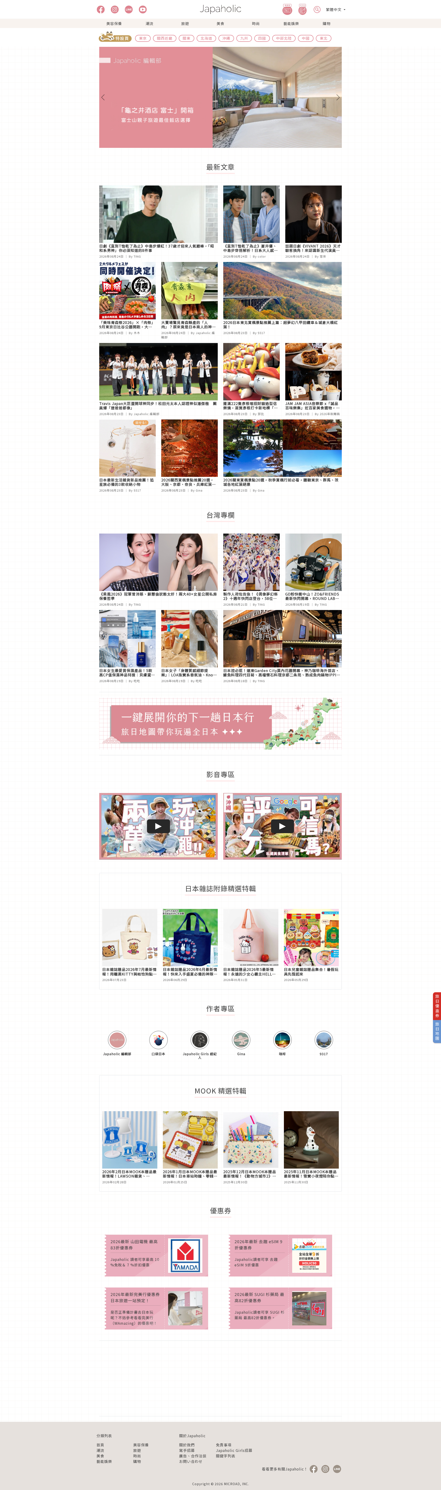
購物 (327, 23)
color (262, 256)
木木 (137, 333)
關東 (186, 38)
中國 (306, 38)
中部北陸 (284, 38)
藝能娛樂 (291, 23)
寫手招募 (187, 1450)
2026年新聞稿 (330, 414)
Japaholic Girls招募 (234, 1450)
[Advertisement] (220, 1378)
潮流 (149, 23)
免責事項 (224, 1445)
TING (137, 256)
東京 (143, 38)
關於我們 (187, 1445)
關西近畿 (164, 38)
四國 (262, 38)
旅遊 (185, 23)
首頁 (100, 1445)
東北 (324, 38)
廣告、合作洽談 (192, 1456)
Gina (199, 490)
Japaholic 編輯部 (146, 414)
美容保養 (114, 23)
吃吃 (137, 681)
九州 (244, 38)
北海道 (206, 38)
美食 (220, 23)
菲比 (261, 414)
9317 (261, 333)
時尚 (256, 23)
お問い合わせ (191, 1461)
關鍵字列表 (225, 1456)
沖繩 (226, 38)
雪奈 (323, 256)
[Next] (323, 97)
